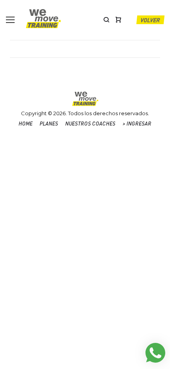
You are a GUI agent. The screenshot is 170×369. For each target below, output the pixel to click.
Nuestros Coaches (90, 123)
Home (25, 123)
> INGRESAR (137, 123)
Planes (49, 123)
